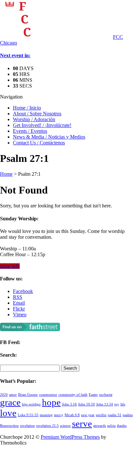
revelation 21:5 (47, 425)
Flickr (19, 308)
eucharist (105, 394)
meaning (46, 415)
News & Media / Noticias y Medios (49, 137)
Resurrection (9, 425)
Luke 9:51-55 (28, 415)
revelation (27, 425)
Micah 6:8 (72, 415)
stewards (99, 425)
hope (51, 402)
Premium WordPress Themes (70, 437)
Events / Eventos (30, 131)
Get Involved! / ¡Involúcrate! (42, 125)
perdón (101, 415)
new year (88, 415)
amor (13, 394)
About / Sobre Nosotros (37, 113)
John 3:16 (69, 404)
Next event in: (15, 55)
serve (82, 423)
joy (116, 404)
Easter (93, 394)
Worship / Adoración (34, 119)
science (65, 425)
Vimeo (19, 314)
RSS (17, 297)
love (8, 413)
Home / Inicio (27, 107)
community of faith (72, 394)
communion (48, 394)
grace (10, 402)
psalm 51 (114, 415)
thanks (122, 425)
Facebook (23, 291)
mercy (58, 415)
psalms (128, 415)
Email (19, 303)
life (122, 404)
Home (6, 174)
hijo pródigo (31, 404)
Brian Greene (28, 394)
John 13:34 (104, 404)
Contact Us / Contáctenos (39, 142)
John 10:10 (86, 404)
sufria (111, 425)
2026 (4, 394)
